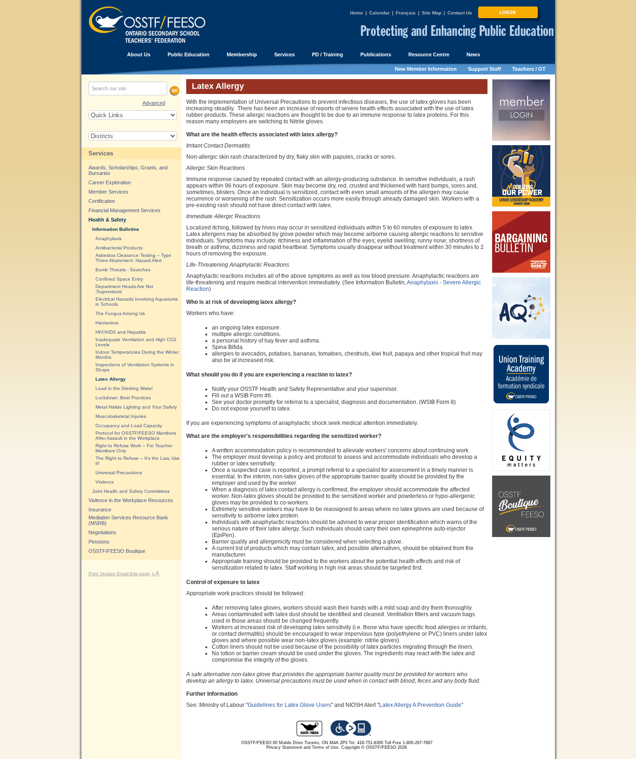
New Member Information (426, 69)
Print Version (102, 573)
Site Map (431, 12)
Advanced (153, 103)
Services (100, 153)
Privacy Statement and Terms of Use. (303, 747)
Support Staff (484, 69)
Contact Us (459, 12)
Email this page (133, 573)
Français (406, 12)
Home (356, 12)
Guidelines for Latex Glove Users (289, 705)
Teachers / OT (529, 69)
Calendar (379, 12)
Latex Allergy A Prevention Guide (420, 705)
